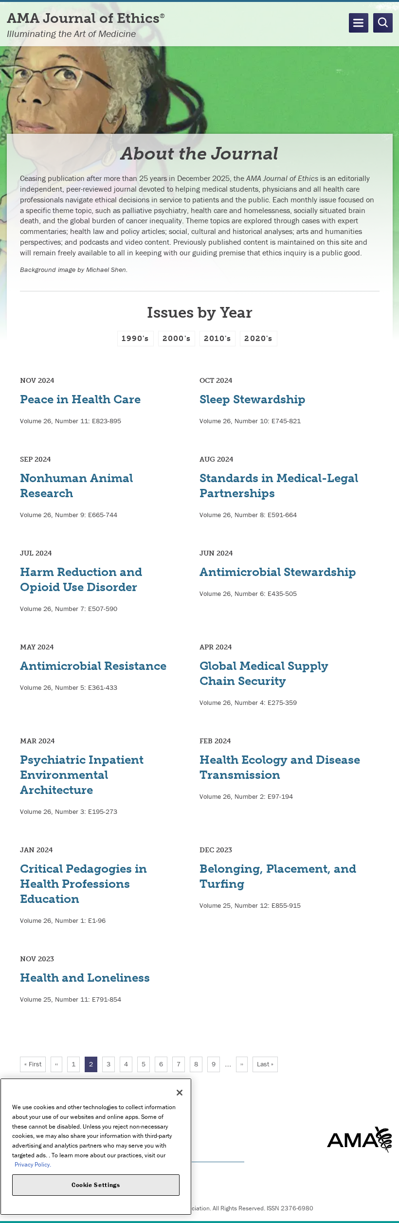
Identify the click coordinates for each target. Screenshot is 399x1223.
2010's (217, 338)
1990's (135, 338)
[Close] (179, 1092)
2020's (258, 338)
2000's (177, 338)
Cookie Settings (96, 1185)
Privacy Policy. (33, 1164)
